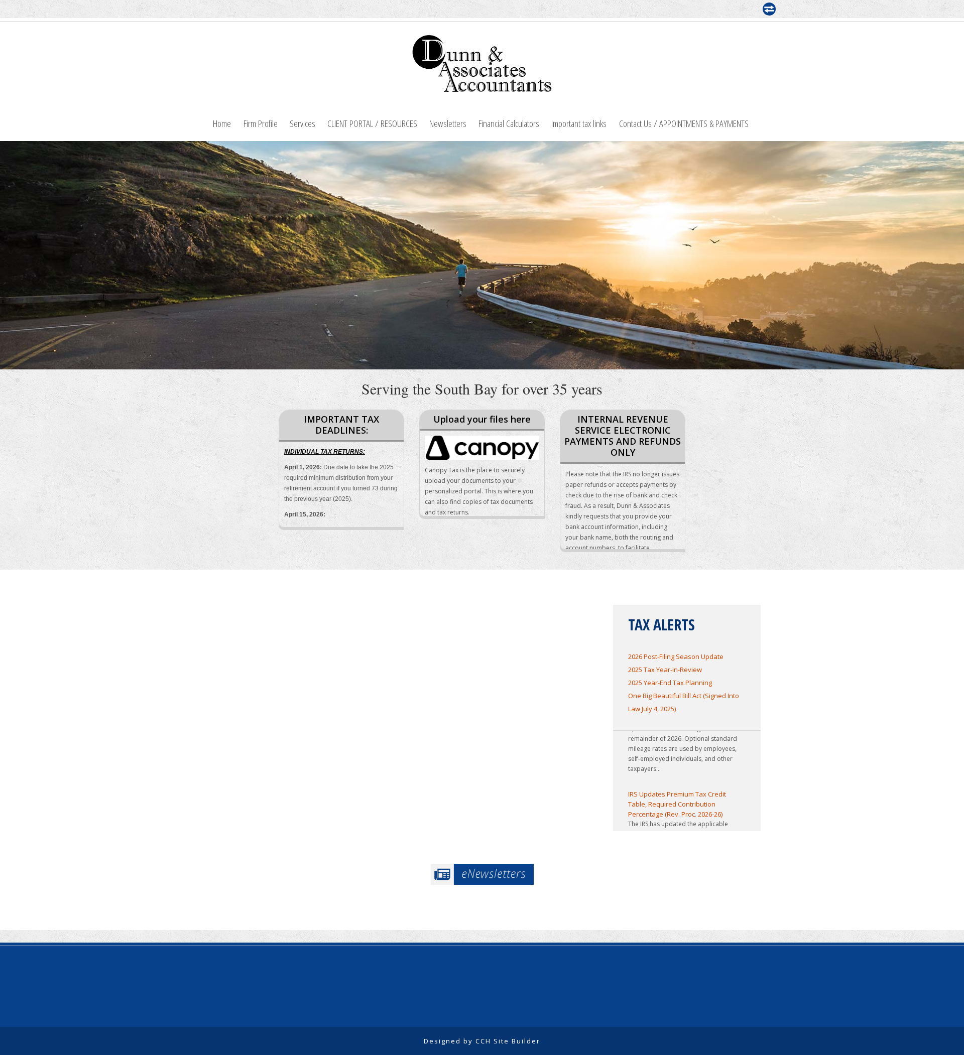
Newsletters (447, 123)
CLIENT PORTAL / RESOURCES (372, 123)
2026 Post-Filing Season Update (676, 656)
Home (222, 123)
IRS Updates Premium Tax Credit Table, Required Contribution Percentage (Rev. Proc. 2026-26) (677, 791)
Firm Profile (261, 123)
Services (302, 123)
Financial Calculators (508, 123)
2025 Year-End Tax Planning (670, 682)
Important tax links (579, 123)
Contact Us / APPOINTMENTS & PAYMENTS (684, 123)
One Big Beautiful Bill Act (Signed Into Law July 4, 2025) (683, 702)
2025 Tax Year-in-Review (665, 669)
